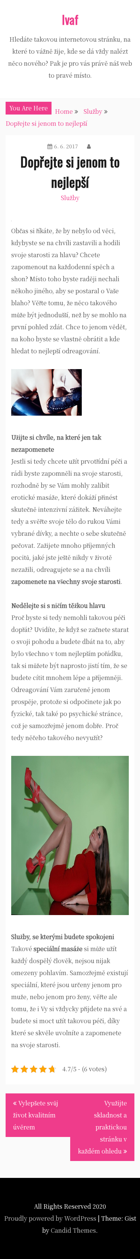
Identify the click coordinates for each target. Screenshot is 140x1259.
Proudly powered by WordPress (50, 1218)
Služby (70, 197)
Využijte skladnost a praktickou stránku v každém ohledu (102, 1127)
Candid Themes (73, 1230)
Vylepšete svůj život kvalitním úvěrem (35, 1115)
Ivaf (70, 19)
